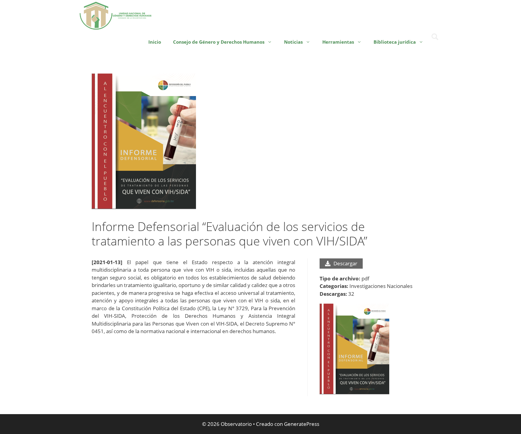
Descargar (345, 263)
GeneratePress (301, 423)
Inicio (154, 42)
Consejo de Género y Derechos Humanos (218, 42)
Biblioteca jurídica (395, 42)
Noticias (293, 42)
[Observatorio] (116, 14)
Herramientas (338, 42)
